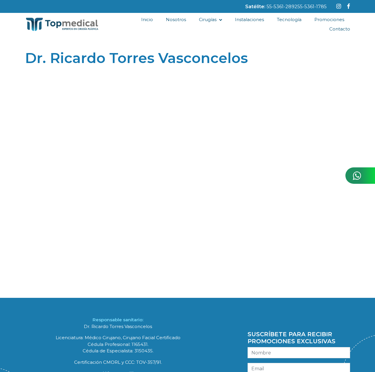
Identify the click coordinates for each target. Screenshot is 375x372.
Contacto (339, 29)
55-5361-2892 (282, 6)
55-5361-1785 (312, 6)
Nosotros (176, 19)
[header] (338, 6)
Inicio (147, 19)
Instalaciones (249, 19)
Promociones (329, 19)
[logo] (62, 24)
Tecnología (289, 19)
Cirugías (208, 19)
